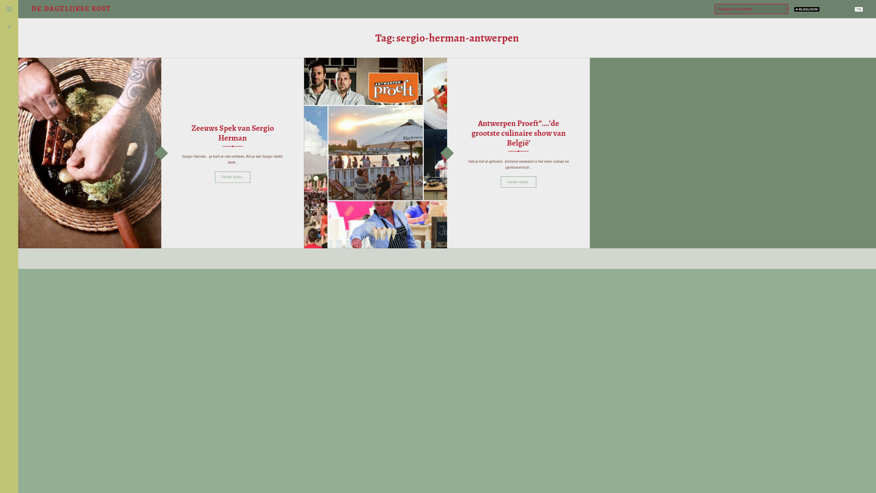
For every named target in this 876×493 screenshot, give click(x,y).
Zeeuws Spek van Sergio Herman (232, 133)
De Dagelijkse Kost (405, 258)
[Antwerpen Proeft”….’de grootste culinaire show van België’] (375, 60)
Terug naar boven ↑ (501, 258)
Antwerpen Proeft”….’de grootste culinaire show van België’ (518, 133)
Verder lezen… (235, 175)
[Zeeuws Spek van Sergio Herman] (89, 60)
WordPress (463, 258)
